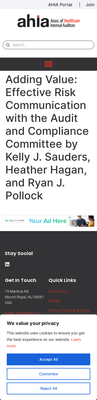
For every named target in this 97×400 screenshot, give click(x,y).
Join (90, 4)
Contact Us (57, 291)
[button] (48, 64)
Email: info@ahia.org (22, 313)
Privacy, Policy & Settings (69, 310)
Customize (48, 373)
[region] (48, 357)
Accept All (48, 359)
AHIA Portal (61, 4)
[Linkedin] (7, 264)
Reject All (48, 388)
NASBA (54, 301)
